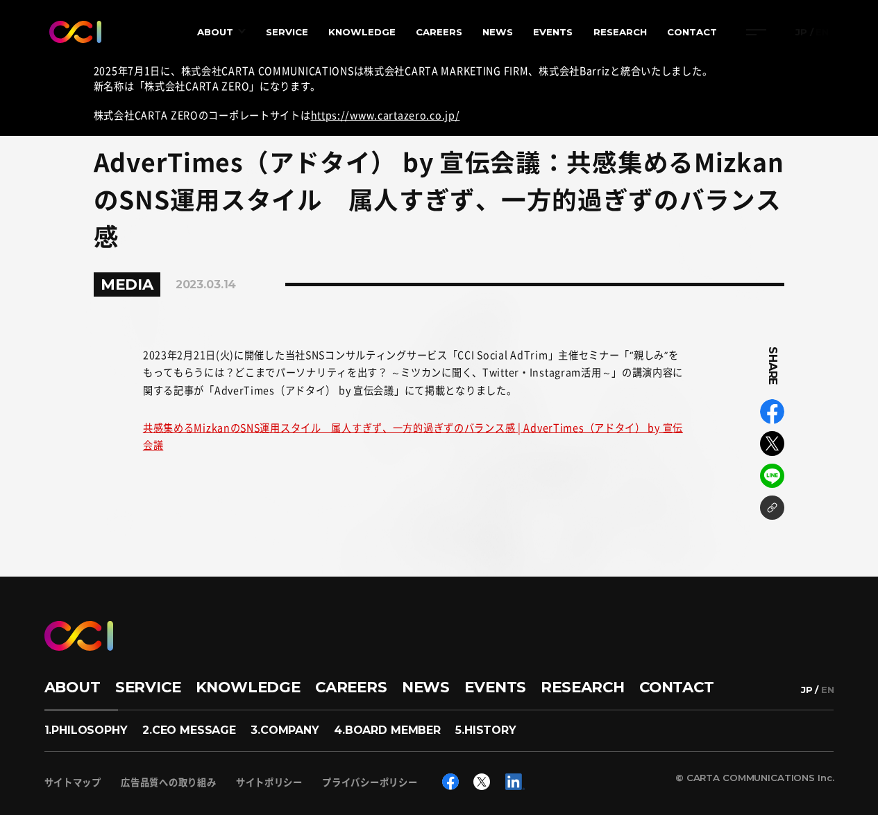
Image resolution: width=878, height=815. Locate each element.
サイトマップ (72, 782)
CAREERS (439, 31)
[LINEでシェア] (772, 476)
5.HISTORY (485, 730)
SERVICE (287, 31)
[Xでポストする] (772, 443)
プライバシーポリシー (369, 782)
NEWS (497, 31)
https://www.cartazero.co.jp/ (385, 115)
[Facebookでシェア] (772, 411)
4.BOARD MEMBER (387, 730)
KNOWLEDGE (362, 31)
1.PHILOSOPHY (86, 730)
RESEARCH (620, 31)
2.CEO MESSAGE (189, 730)
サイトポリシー (269, 782)
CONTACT (692, 31)
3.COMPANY (285, 730)
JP (801, 32)
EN (822, 32)
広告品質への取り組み (168, 782)
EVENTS (553, 31)
